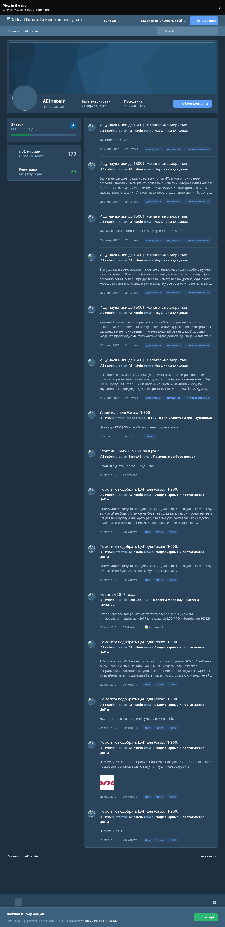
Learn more (8, 7)
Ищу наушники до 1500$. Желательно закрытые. (144, 124)
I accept (208, 917)
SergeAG (135, 456)
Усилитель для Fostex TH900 (125, 412)
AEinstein (107, 130)
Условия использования (99, 921)
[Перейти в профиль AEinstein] (92, 127)
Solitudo (135, 600)
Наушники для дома (171, 130)
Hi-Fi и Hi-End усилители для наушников (179, 418)
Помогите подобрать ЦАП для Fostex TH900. (139, 489)
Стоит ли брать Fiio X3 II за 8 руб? (129, 451)
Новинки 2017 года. (117, 594)
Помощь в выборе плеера (174, 456)
